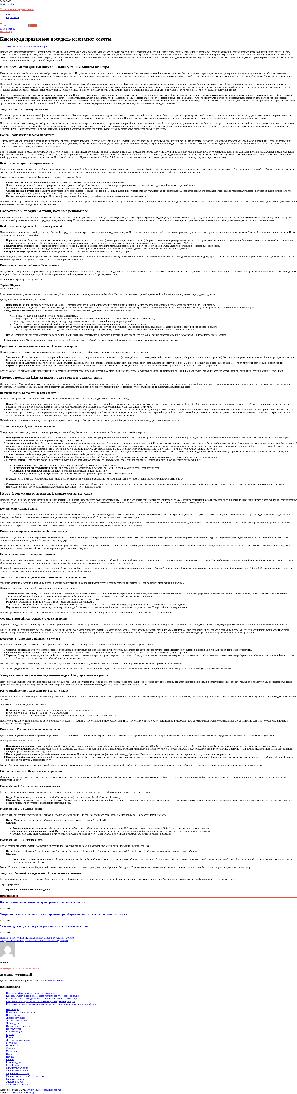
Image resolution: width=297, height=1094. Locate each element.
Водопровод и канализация (20, 1012)
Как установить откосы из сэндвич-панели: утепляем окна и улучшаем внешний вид (51, 1004)
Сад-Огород (12, 1065)
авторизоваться (55, 980)
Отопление (12, 1051)
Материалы (12, 1042)
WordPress (18, 1092)
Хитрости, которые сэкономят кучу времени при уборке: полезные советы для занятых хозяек (63, 914)
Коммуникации (14, 1031)
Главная (10, 14)
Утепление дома (14, 1081)
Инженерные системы (18, 1026)
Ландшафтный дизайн (18, 1040)
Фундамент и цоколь (17, 1084)
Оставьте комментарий (36, 46)
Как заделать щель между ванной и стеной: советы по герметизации (42, 998)
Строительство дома (17, 1070)
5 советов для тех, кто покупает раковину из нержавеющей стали (44, 926)
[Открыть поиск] (1, 23)
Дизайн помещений (16, 1020)
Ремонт (10, 1059)
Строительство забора (17, 1073)
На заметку (6, 31)
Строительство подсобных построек (25, 1076)
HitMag (30, 1092)
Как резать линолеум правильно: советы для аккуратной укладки (40, 1001)
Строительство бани (17, 1067)
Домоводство (13, 1023)
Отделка (10, 1048)
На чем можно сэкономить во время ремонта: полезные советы (42, 902)
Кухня (9, 1037)
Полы (9, 1054)
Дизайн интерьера (15, 1017)
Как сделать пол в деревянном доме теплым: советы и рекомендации (42, 995)
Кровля (10, 1034)
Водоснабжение (14, 1015)
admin (19, 46)
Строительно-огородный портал (17, 9)
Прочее (10, 1056)
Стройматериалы (15, 1079)
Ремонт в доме (14, 1062)
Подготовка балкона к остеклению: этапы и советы (33, 993)
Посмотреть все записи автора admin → (21, 968)
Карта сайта (12, 17)
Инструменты (13, 1029)
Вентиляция (12, 1009)
